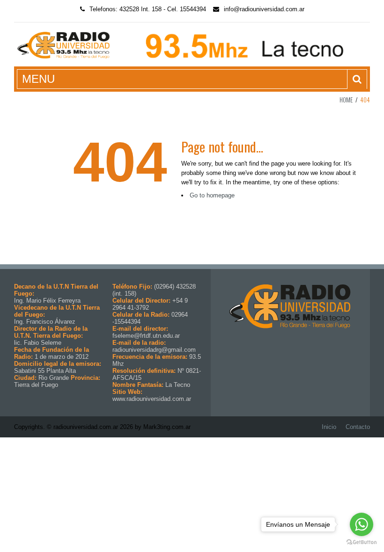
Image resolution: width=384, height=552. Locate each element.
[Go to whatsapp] (361, 524)
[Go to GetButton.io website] (362, 542)
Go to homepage (212, 195)
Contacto (358, 426)
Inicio (329, 426)
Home (346, 99)
